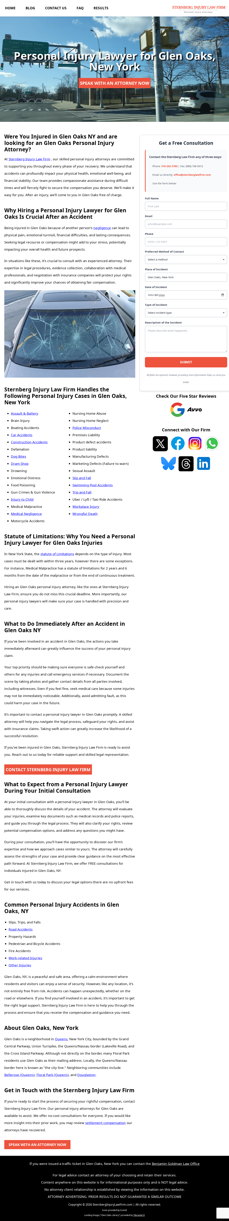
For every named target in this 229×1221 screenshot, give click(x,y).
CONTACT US (56, 8)
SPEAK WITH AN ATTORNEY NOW (114, 83)
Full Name (152, 198)
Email (148, 216)
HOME (10, 8)
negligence (102, 228)
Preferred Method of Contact (164, 251)
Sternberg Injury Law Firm (29, 159)
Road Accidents (21, 929)
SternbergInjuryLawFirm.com (112, 1204)
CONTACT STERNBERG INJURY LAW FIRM (48, 769)
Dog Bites (18, 456)
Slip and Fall (81, 478)
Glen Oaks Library (110, 1215)
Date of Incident (156, 287)
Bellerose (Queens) (19, 1074)
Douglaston (86, 1074)
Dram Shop (19, 463)
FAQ (80, 8)
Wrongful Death (85, 513)
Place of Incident (156, 269)
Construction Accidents (29, 442)
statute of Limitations (57, 554)
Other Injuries (20, 965)
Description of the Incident (163, 322)
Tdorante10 (139, 1215)
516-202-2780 (169, 166)
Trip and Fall (81, 492)
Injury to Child (22, 499)
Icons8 (123, 1210)
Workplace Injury (85, 506)
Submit (186, 362)
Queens (61, 1039)
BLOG (30, 8)
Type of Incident (156, 305)
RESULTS (101, 8)
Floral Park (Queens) (52, 1074)
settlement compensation (105, 1123)
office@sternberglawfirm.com (192, 174)
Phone (149, 234)
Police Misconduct (86, 427)
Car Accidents (21, 435)
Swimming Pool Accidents (92, 485)
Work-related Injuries (25, 958)
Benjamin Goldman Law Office (176, 1163)
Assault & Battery (24, 413)
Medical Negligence (26, 513)
